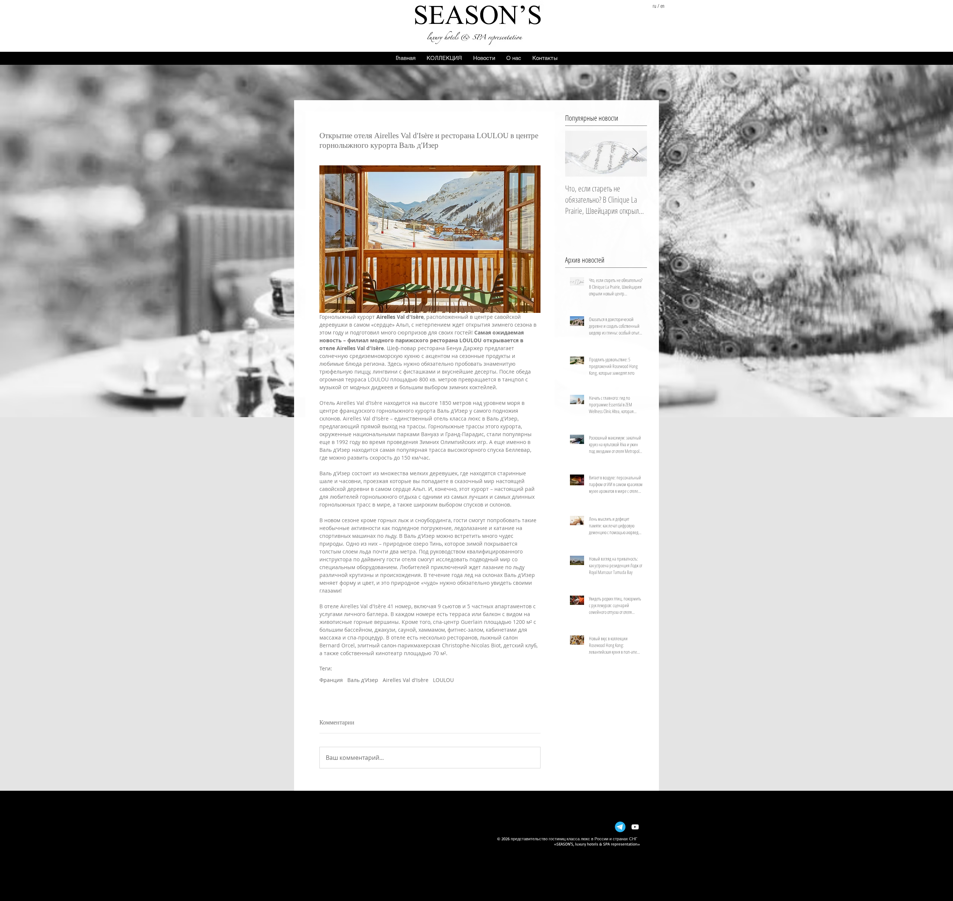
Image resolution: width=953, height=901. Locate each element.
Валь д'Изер (362, 680)
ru (654, 5)
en (662, 5)
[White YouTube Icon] (635, 826)
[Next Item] (635, 153)
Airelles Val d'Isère (405, 680)
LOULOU (443, 680)
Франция (331, 680)
